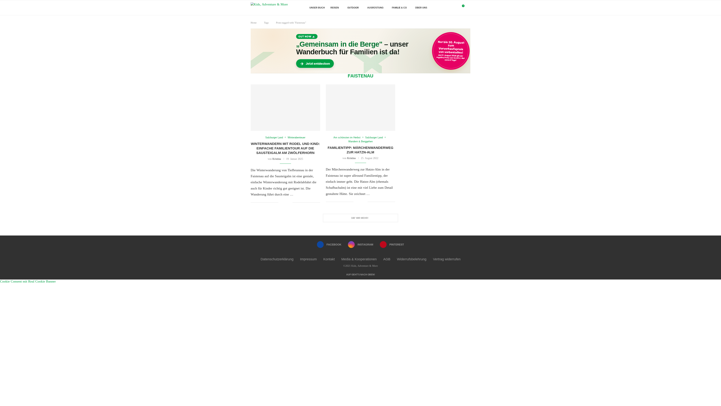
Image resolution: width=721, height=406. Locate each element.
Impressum (308, 259)
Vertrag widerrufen (447, 259)
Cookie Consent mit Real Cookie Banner (28, 281)
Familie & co (399, 7)
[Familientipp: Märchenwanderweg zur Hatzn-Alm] (360, 107)
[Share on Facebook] (284, 202)
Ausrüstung (375, 7)
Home (254, 22)
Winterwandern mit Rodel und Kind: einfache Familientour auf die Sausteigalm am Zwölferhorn (285, 148)
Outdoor (353, 7)
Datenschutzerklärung (277, 259)
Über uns (421, 7)
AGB (386, 259)
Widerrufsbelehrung (411, 259)
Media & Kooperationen (359, 259)
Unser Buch (317, 7)
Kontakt (329, 259)
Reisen (334, 7)
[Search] (468, 7)
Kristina (276, 159)
